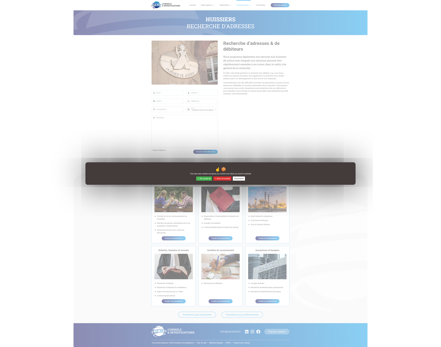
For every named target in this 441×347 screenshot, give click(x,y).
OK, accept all (205, 178)
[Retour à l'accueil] (166, 5)
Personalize (239, 178)
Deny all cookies (223, 178)
